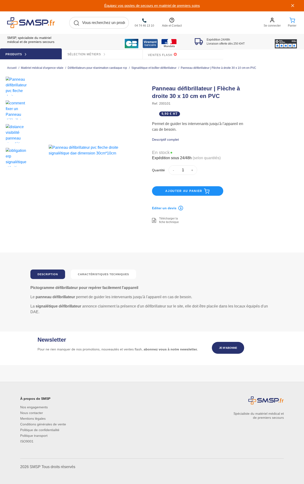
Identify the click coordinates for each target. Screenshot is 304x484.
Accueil (12, 68)
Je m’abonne (228, 347)
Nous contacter (31, 413)
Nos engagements (34, 407)
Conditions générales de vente (43, 424)
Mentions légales (33, 418)
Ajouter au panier (184, 191)
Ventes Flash (160, 55)
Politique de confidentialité (39, 430)
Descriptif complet (165, 139)
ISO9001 (26, 441)
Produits (14, 54)
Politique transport (34, 435)
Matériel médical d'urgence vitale (42, 68)
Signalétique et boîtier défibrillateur (153, 68)
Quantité (158, 170)
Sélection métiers (84, 54)
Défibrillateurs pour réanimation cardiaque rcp (97, 68)
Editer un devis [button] (164, 208)
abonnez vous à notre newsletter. (171, 349)
